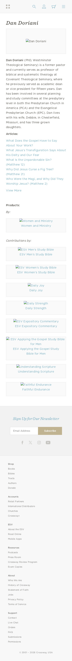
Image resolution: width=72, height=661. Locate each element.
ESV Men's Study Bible (36, 254)
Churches (13, 511)
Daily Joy (36, 290)
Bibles (11, 473)
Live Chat (13, 622)
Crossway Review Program (22, 562)
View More (13, 190)
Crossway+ (14, 516)
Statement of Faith (18, 590)
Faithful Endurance (36, 389)
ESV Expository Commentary (36, 326)
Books (11, 469)
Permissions (14, 641)
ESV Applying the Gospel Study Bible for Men (36, 351)
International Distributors (21, 506)
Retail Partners (16, 501)
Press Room (14, 557)
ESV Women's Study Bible (36, 272)
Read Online (14, 534)
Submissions (14, 637)
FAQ (10, 632)
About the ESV (16, 529)
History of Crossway (19, 585)
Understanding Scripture (36, 371)
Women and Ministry (36, 225)
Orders (11, 627)
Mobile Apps (15, 539)
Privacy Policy (16, 599)
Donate (12, 488)
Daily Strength (36, 308)
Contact (12, 618)
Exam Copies (15, 567)
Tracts (11, 478)
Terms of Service (17, 604)
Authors (12, 483)
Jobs (10, 594)
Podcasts (13, 552)
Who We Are (15, 580)
